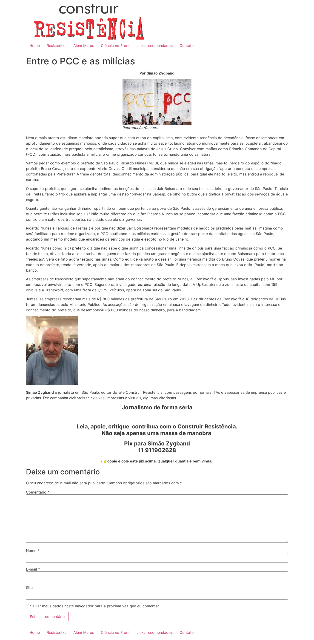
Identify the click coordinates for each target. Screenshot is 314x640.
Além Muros (83, 45)
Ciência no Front (115, 45)
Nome (32, 550)
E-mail (33, 569)
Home (34, 45)
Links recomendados (155, 45)
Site (29, 587)
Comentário (37, 492)
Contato (187, 45)
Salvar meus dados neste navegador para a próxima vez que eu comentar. (95, 606)
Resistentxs (56, 45)
